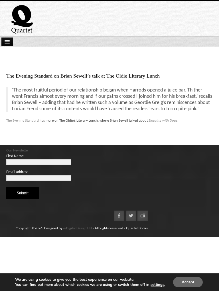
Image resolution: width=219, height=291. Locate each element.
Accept (188, 282)
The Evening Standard (22, 120)
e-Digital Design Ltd (77, 228)
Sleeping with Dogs (163, 120)
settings (157, 284)
